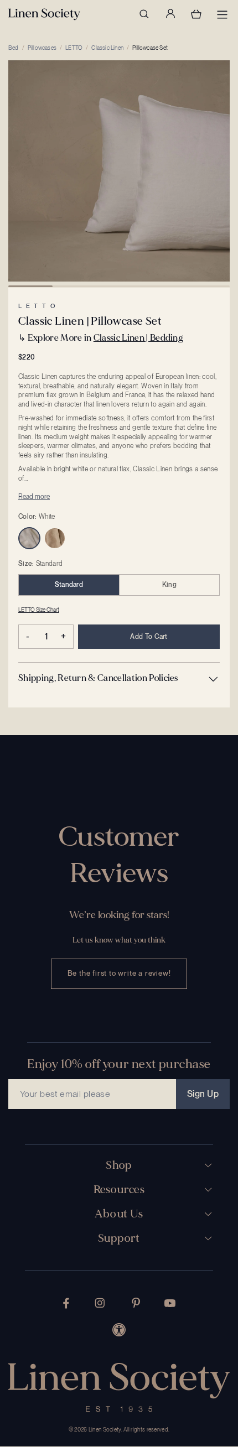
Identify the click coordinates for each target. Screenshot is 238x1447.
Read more (34, 497)
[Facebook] (66, 1303)
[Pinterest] (136, 1303)
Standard (69, 585)
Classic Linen (107, 47)
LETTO (73, 47)
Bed (13, 47)
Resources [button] (119, 1189)
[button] (119, 678)
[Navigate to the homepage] (44, 14)
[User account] (170, 14)
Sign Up (203, 1094)
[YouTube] (169, 1303)
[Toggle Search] (144, 14)
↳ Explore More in (100, 337)
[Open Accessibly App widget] (119, 1329)
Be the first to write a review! (119, 973)
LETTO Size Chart (38, 609)
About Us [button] (119, 1214)
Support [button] (119, 1238)
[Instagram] (99, 1303)
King (169, 585)
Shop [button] (119, 1165)
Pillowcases (42, 47)
